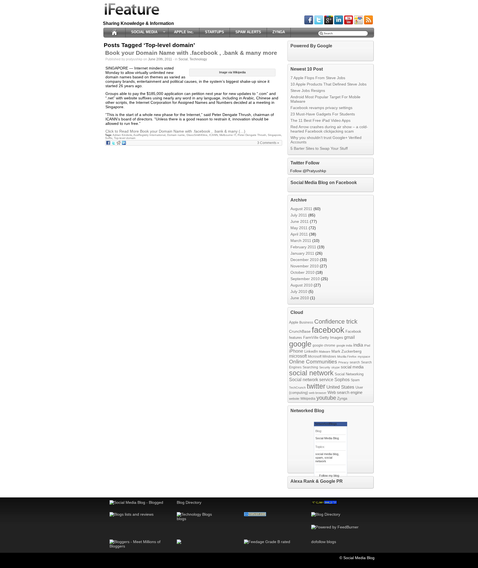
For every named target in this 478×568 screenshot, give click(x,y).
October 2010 (302, 272)
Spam (355, 380)
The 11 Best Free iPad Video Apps (320, 120)
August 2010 (301, 285)
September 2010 (305, 279)
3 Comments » (268, 143)
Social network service (311, 379)
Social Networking (349, 374)
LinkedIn (311, 351)
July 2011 (298, 215)
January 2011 (302, 253)
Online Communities (313, 362)
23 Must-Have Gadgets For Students (322, 114)
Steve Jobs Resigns (307, 90)
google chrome (324, 345)
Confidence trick (335, 321)
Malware (324, 351)
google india (344, 345)
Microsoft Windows (322, 356)
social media (352, 367)
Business (306, 322)
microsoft (298, 356)
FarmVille (310, 337)
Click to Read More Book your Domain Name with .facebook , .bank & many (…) (175, 131)
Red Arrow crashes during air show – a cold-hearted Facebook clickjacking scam (329, 129)
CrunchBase (300, 331)
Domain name (176, 134)
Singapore (274, 134)
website (294, 398)
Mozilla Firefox (347, 356)
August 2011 (301, 208)
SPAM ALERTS (248, 32)
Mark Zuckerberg (346, 351)
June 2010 (299, 298)
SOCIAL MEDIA (142, 32)
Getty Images (331, 337)
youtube (326, 398)
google (300, 344)
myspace (364, 356)
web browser (317, 392)
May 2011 (299, 228)
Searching (310, 367)
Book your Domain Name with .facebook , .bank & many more (191, 53)
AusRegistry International (149, 134)
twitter (316, 386)
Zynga (342, 398)
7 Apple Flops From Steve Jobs (317, 78)
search (355, 362)
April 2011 (299, 234)
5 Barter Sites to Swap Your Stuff (319, 148)
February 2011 (303, 247)
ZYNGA (278, 32)
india (358, 345)
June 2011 (299, 221)
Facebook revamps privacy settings (321, 107)
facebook (328, 329)
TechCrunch (297, 387)
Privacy (343, 362)
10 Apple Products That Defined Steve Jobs (328, 84)
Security (324, 367)
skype (335, 367)
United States (340, 387)
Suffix (108, 138)
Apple (293, 322)
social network (311, 373)
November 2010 (304, 266)
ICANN (213, 134)
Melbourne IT (227, 134)
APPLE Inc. (184, 32)
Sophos (342, 379)
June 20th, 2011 (160, 59)
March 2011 (300, 240)
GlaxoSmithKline (196, 134)
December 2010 (304, 259)
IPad (367, 345)
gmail (349, 337)
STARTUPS (214, 32)
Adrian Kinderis (122, 134)
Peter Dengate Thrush (252, 134)
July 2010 (298, 291)
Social (183, 59)
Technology (198, 59)
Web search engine (345, 392)
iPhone (296, 350)
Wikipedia (307, 399)
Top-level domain (125, 138)
